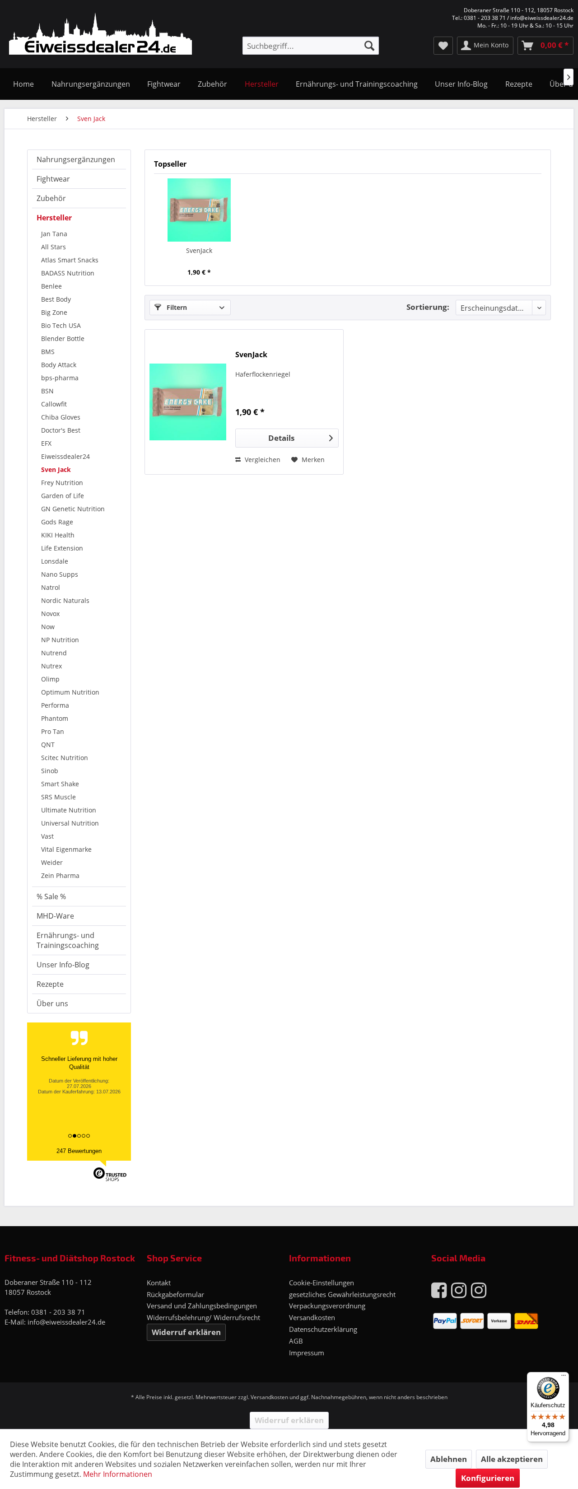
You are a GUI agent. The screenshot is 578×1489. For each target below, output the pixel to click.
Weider (52, 862)
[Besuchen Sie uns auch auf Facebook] (439, 1289)
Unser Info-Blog (63, 965)
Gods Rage (57, 522)
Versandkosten (312, 1317)
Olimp (50, 679)
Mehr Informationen (117, 1474)
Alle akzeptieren (512, 1459)
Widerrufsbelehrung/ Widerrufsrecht (203, 1317)
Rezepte (50, 984)
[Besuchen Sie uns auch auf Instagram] (458, 1289)
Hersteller (54, 218)
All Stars (53, 247)
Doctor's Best (60, 430)
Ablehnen (448, 1459)
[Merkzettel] (443, 46)
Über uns (52, 1003)
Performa (55, 705)
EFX (46, 443)
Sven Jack (56, 469)
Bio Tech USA (61, 325)
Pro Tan (52, 731)
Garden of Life (62, 495)
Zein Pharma (60, 875)
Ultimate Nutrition (68, 810)
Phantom (54, 718)
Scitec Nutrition (64, 757)
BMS (48, 351)
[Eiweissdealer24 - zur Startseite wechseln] (100, 35)
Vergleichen (261, 459)
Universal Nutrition (70, 823)
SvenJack (199, 250)
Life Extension (62, 548)
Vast (47, 836)
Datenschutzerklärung (323, 1329)
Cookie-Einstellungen (321, 1282)
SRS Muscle (58, 797)
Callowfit (54, 404)
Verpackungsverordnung (327, 1305)
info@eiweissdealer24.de (66, 1321)
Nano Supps (59, 574)
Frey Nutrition (62, 482)
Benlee (51, 286)
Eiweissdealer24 (65, 456)
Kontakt (159, 1282)
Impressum (306, 1352)
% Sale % (51, 896)
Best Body (56, 299)
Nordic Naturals (65, 600)
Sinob (49, 770)
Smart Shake (60, 784)
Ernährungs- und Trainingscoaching (68, 940)
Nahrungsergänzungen (76, 159)
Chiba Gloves (60, 417)
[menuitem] (310, 46)
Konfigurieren (487, 1478)
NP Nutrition (60, 639)
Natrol (50, 587)
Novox (50, 613)
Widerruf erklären (186, 1332)
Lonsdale (54, 561)
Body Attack (58, 364)
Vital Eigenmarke (66, 849)
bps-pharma (60, 377)
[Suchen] (369, 46)
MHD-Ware (55, 916)
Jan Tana (54, 233)
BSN (47, 391)
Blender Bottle (62, 338)
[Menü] (563, 1377)
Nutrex (51, 666)
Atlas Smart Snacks (69, 260)
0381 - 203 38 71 (58, 1311)
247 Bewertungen (79, 1151)
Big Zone (54, 312)
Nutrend (54, 653)
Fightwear (53, 179)
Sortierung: (427, 307)
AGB (296, 1340)
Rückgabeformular (175, 1294)
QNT (48, 744)
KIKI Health (58, 535)
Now (48, 626)
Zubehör (51, 198)
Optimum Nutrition (70, 692)
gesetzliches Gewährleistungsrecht (342, 1294)
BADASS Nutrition (67, 273)
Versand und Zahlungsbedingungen (202, 1305)
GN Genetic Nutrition (73, 508)
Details (281, 438)
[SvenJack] (199, 210)
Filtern (176, 307)
